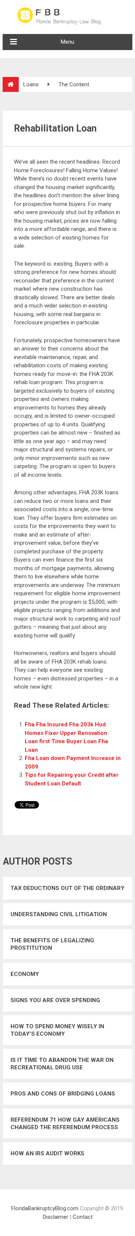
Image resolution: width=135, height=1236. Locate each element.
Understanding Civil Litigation (58, 914)
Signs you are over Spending (55, 1000)
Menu (67, 41)
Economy (24, 974)
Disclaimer (55, 1217)
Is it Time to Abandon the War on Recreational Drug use (62, 1064)
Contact (83, 1217)
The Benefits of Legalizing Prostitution (52, 944)
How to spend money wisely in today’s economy (57, 1030)
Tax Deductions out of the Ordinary (67, 888)
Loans (31, 84)
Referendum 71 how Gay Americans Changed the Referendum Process (65, 1123)
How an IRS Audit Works (47, 1153)
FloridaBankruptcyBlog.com (44, 1208)
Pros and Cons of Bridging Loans (62, 1093)
